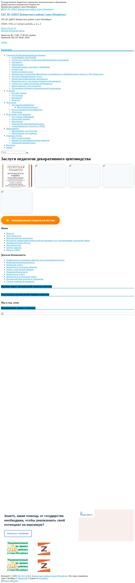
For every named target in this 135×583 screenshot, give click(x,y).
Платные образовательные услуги (27, 76)
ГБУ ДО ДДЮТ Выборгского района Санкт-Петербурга (33, 14)
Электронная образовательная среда (28, 124)
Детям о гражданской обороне (19, 269)
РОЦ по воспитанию (21, 138)
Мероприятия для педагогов (24, 131)
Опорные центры (14, 136)
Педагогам (11, 102)
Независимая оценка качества (30, 220)
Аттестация (17, 112)
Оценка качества (13, 247)
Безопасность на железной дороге (21, 277)
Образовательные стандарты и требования (31, 67)
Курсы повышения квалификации (27, 109)
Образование (17, 65)
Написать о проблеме (18, 533)
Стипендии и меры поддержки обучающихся (32, 83)
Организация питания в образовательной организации (36, 88)
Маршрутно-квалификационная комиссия (30, 140)
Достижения (17, 95)
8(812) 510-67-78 (8, 28)
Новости (10, 233)
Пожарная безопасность (17, 272)
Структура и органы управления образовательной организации (40, 60)
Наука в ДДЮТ (13, 250)
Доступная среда (13, 236)
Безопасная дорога (14, 265)
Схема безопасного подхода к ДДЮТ (28, 126)
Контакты (10, 145)
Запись (4, 42)
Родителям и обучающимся (18, 114)
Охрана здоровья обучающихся (20, 281)
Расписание (6, 49)
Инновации (17, 98)
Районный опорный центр (23, 143)
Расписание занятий (21, 119)
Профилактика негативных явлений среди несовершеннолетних (35, 260)
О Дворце (10, 91)
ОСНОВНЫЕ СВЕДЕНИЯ (24, 57)
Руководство (17, 69)
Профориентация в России (18, 243)
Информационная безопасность (20, 262)
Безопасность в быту (15, 274)
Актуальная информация (23, 105)
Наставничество (13, 245)
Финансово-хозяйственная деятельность (30, 79)
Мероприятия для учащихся (24, 133)
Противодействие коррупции (19, 238)
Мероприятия (12, 128)
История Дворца (19, 93)
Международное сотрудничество (26, 86)
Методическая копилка (27, 107)
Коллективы (17, 121)
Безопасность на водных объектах (21, 267)
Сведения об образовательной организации (25, 55)
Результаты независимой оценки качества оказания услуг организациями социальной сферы (48, 240)
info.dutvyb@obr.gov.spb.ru (13, 31)
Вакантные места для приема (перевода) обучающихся (36, 81)
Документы (17, 62)
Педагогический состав (22, 72)
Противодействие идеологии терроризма (24, 279)
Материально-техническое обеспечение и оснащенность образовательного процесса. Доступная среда (57, 74)
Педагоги (16, 100)
